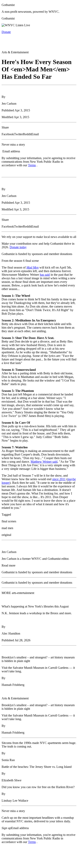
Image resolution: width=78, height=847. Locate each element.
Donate (6, 32)
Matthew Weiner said (44, 461)
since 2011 (59, 479)
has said (45, 274)
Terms (32, 165)
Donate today (18, 247)
